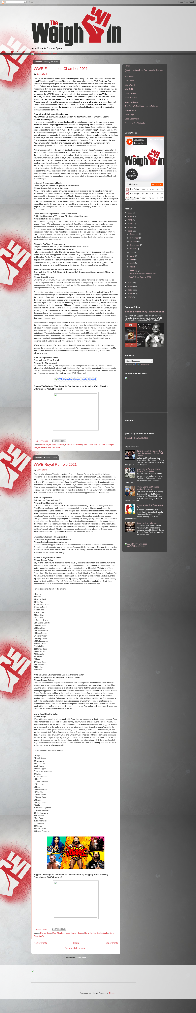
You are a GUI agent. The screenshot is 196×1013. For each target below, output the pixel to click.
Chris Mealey (130, 93)
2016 (130, 297)
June (132, 256)
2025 (130, 216)
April (132, 263)
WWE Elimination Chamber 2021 (61, 68)
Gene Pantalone (131, 102)
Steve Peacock (131, 110)
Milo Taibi (129, 89)
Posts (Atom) (81, 958)
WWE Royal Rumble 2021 (55, 464)
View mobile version (75, 948)
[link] (75, 379)
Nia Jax (97, 445)
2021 (130, 231)
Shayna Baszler (40, 448)
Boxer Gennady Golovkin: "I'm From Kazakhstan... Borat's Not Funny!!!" (150, 453)
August (133, 249)
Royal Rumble (90, 933)
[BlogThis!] (56, 441)
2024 (130, 220)
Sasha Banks (102, 933)
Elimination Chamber (73, 445)
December (134, 234)
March (133, 267)
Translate (145, 365)
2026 (130, 213)
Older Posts (112, 943)
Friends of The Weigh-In (135, 123)
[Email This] (53, 441)
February (134, 270)
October (133, 241)
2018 (130, 290)
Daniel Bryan (45, 445)
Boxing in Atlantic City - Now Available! (144, 311)
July (132, 252)
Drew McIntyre (58, 445)
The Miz (51, 448)
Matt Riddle (88, 445)
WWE (58, 448)
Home (76, 943)
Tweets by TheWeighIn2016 (136, 438)
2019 (130, 286)
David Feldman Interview (147, 523)
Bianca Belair (45, 933)
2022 (130, 227)
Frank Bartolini (131, 98)
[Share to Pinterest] (64, 441)
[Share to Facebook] (61, 441)
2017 (130, 294)
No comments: (42, 441)
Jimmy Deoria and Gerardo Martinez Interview (148, 488)
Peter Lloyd (129, 115)
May (132, 260)
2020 (130, 283)
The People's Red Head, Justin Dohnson (141, 106)
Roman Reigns (108, 445)
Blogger (112, 993)
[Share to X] (58, 441)
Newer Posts (40, 943)
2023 (130, 224)
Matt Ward (129, 76)
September (135, 245)
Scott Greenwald (132, 119)
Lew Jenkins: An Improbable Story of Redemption (148, 470)
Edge (68, 933)
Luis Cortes (129, 81)
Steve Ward (42, 74)
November (134, 238)
